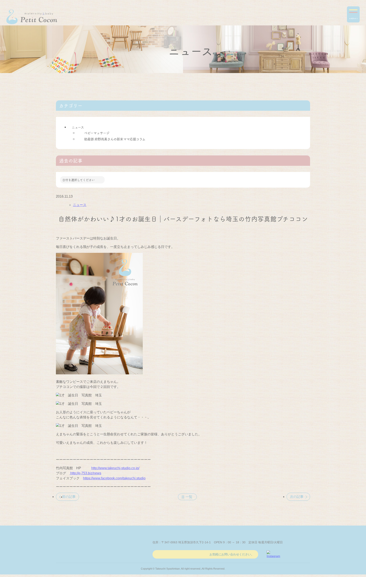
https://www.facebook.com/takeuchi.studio (114, 478)
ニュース (78, 127)
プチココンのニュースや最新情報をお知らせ (31, 16)
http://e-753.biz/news (85, 473)
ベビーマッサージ (96, 132)
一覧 (189, 497)
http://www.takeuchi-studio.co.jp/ (115, 468)
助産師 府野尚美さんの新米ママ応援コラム (114, 139)
